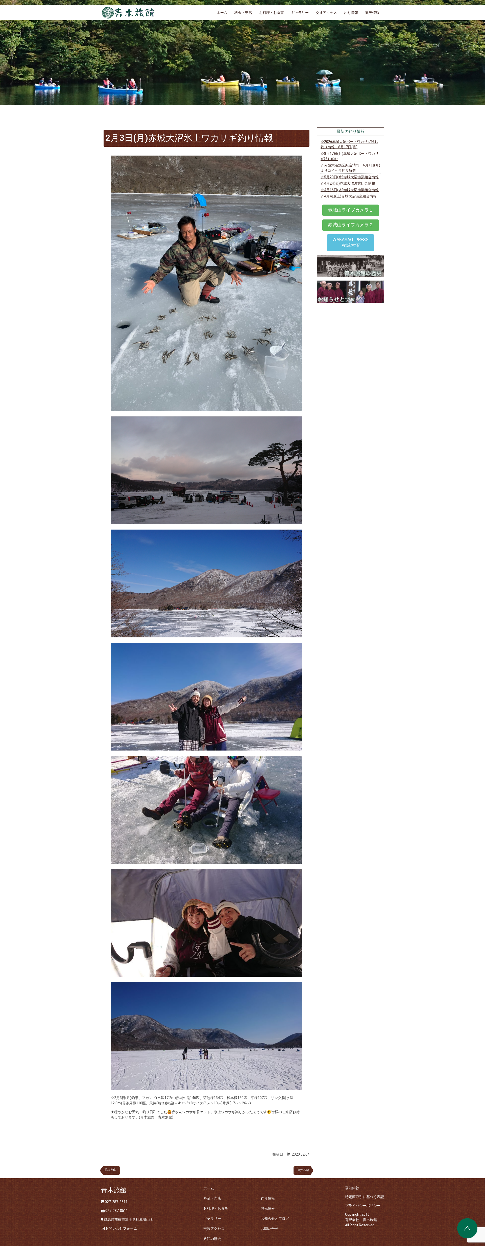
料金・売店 (243, 13)
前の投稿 (110, 1170)
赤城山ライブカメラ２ (350, 224)
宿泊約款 (352, 1188)
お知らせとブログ (275, 1218)
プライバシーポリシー (362, 1206)
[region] (242, 52)
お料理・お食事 (271, 13)
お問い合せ (269, 1229)
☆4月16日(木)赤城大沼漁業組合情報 (350, 190)
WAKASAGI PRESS (350, 242)
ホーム (222, 13)
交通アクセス (326, 13)
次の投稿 (305, 1170)
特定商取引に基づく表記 (364, 1197)
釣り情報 (351, 13)
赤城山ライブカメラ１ (350, 210)
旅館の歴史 (212, 1239)
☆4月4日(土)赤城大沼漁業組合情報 (349, 196)
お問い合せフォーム (121, 1228)
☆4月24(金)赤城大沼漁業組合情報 (348, 183)
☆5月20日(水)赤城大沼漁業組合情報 (350, 177)
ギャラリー (300, 13)
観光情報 (372, 13)
